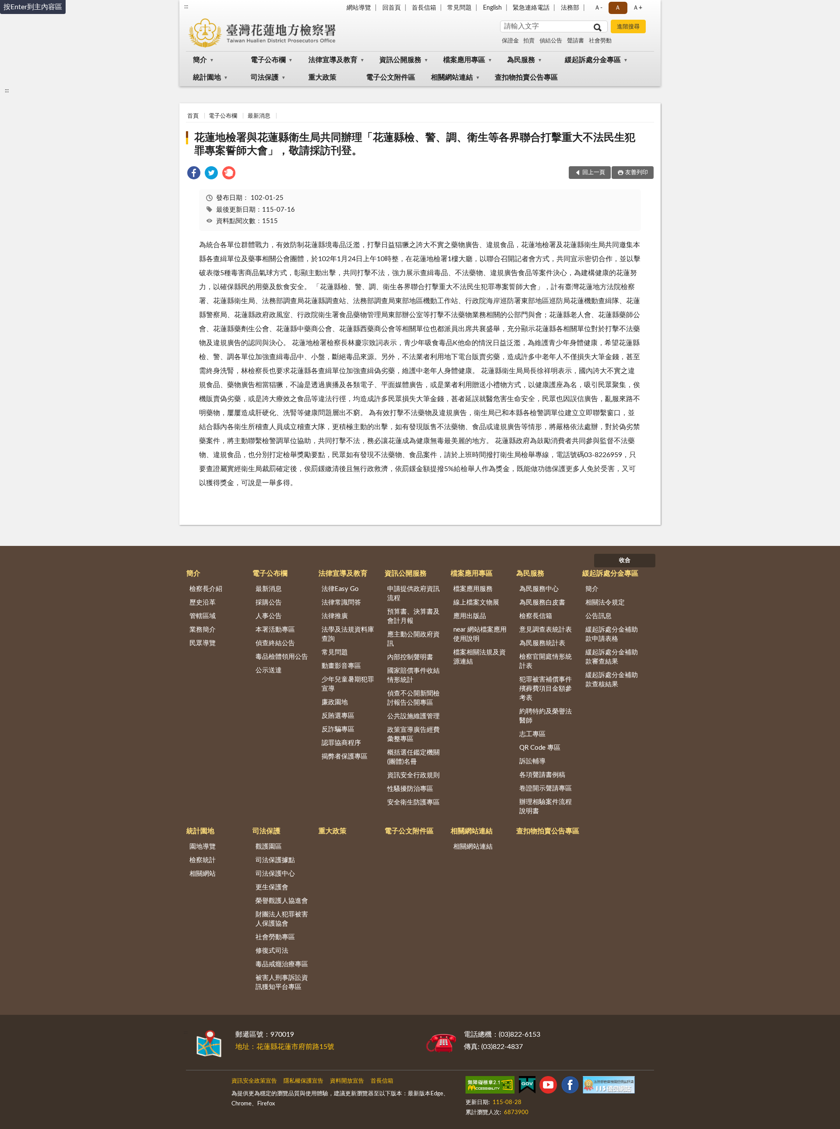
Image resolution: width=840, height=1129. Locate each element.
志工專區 (532, 734)
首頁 (193, 116)
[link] (193, 174)
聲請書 (575, 41)
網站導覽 (358, 8)
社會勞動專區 (275, 937)
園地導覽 (202, 846)
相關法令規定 (605, 602)
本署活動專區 (275, 629)
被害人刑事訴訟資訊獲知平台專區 (282, 982)
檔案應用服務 (473, 589)
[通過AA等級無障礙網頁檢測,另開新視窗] (490, 1086)
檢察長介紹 (205, 589)
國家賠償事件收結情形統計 (413, 675)
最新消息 (259, 116)
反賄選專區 (338, 716)
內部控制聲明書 (410, 657)
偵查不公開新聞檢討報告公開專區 (413, 698)
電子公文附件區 (390, 77)
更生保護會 (272, 887)
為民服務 (521, 59)
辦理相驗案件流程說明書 (545, 806)
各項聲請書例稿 (542, 775)
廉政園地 (335, 702)
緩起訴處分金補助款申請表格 (611, 634)
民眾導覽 (202, 643)
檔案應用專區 (464, 59)
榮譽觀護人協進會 (282, 901)
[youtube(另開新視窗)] (548, 1086)
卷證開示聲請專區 (545, 788)
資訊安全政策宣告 (254, 1081)
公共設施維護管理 (413, 716)
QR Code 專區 (539, 748)
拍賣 (529, 41)
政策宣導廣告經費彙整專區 (413, 734)
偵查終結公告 (275, 643)
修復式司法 (272, 950)
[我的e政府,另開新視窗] (527, 1086)
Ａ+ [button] (637, 8)
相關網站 (202, 873)
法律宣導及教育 (332, 59)
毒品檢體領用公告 (282, 657)
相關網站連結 (452, 77)
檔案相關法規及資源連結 (479, 657)
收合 (624, 560)
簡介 (200, 59)
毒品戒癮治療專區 (282, 964)
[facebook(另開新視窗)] (570, 1086)
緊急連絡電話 (531, 8)
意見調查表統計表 (545, 629)
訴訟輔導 (532, 761)
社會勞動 (600, 41)
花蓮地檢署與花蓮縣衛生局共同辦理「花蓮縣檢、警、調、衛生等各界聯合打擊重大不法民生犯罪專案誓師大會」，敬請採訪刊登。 (414, 144)
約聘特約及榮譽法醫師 (545, 716)
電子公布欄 (268, 59)
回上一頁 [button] (593, 172)
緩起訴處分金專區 (593, 59)
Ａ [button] (618, 8)
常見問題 (459, 8)
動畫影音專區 (341, 666)
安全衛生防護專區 (413, 802)
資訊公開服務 (400, 59)
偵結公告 (550, 41)
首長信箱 (424, 8)
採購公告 (269, 602)
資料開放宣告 (347, 1081)
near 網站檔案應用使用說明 (480, 634)
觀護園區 (269, 846)
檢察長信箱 (535, 616)
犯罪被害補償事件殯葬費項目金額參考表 (545, 688)
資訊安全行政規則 (413, 775)
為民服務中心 (539, 589)
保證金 (510, 41)
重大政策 (322, 77)
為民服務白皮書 (542, 602)
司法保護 (265, 77)
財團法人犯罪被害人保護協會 (282, 919)
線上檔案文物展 (476, 602)
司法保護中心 (275, 873)
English (492, 8)
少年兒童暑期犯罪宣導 (348, 684)
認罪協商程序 (341, 743)
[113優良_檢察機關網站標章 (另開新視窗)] (608, 1086)
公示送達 (269, 670)
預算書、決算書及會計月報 (413, 616)
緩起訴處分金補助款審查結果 (611, 657)
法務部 (570, 8)
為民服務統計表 (542, 643)
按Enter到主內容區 (33, 6)
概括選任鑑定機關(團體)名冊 (413, 757)
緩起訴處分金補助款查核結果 (611, 680)
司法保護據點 (275, 860)
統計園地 (207, 77)
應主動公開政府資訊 (413, 639)
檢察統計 (202, 860)
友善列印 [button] (636, 172)
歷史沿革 (202, 602)
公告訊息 (598, 616)
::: (186, 6)
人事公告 (269, 616)
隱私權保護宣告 (303, 1081)
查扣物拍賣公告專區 (526, 77)
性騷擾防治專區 (410, 789)
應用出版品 (469, 616)
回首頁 (391, 8)
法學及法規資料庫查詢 (348, 634)
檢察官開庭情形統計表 (545, 661)
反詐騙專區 (338, 729)
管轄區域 (202, 616)
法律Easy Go (340, 589)
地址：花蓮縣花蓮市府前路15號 (284, 1046)
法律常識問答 (341, 602)
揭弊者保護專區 (345, 756)
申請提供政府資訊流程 (413, 593)
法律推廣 (335, 616)
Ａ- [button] (598, 8)
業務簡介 (202, 629)
